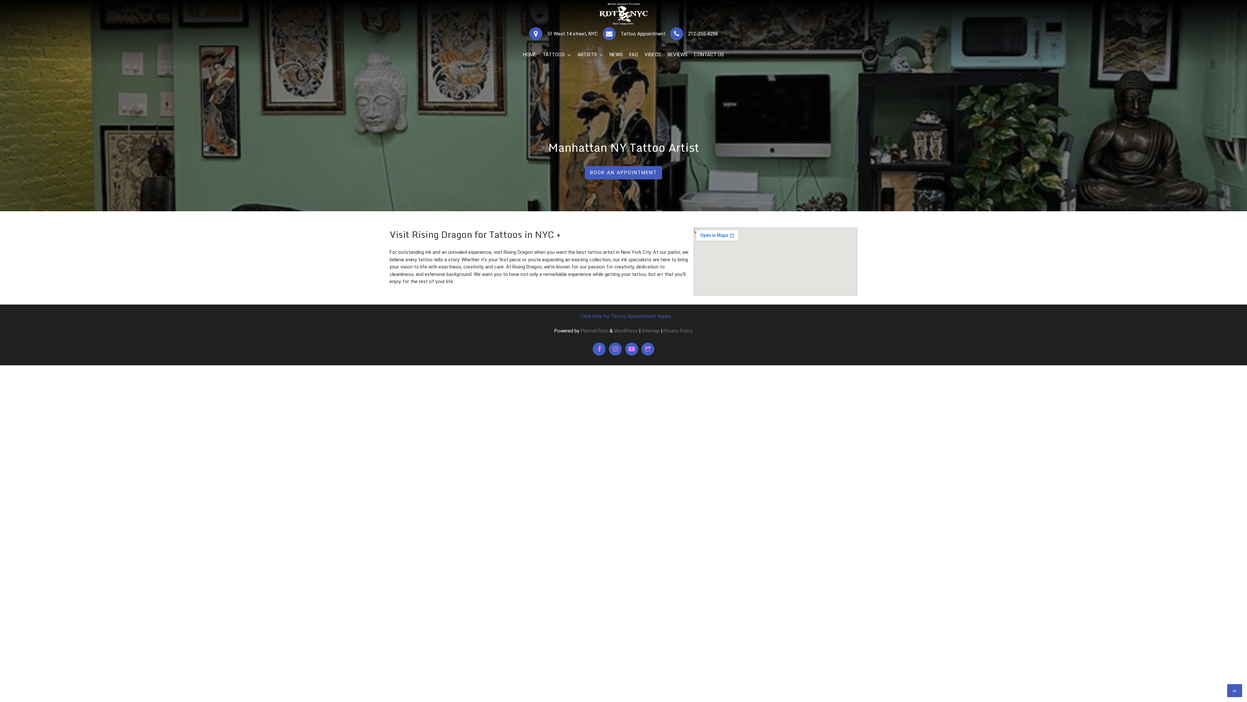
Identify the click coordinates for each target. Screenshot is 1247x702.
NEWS (616, 55)
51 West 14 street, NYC (572, 34)
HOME (529, 55)
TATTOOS (554, 55)
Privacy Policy (678, 331)
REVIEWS (678, 55)
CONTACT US (709, 55)
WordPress (626, 331)
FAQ (633, 55)
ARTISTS (587, 55)
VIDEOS (653, 55)
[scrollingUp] (1234, 690)
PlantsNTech (593, 331)
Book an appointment (623, 173)
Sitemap (651, 331)
